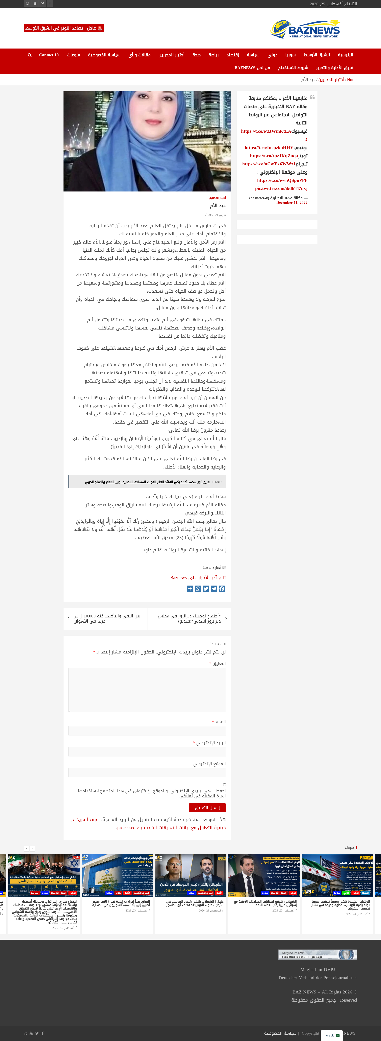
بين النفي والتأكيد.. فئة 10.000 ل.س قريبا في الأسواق (106, 618)
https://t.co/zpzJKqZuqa (274, 155)
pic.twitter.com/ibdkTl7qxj (281, 188)
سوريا (290, 55)
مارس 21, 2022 (217, 215)
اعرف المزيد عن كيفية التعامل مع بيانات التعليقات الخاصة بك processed (147, 823)
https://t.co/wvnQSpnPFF (282, 180)
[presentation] (26, 848)
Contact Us (49, 55)
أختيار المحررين (172, 55)
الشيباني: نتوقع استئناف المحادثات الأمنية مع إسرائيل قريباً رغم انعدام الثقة (265, 903)
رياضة (214, 55)
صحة (196, 55)
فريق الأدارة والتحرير (334, 68)
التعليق (217, 663)
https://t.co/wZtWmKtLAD (274, 135)
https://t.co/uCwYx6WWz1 (269, 164)
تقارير (118, 893)
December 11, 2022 (292, 202)
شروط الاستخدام (293, 68)
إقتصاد (233, 55)
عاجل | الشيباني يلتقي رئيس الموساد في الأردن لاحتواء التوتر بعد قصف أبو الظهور (194, 903)
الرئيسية (345, 55)
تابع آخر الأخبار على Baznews (198, 577)
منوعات (73, 55)
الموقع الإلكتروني (209, 763)
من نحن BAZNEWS (252, 68)
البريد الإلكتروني (209, 742)
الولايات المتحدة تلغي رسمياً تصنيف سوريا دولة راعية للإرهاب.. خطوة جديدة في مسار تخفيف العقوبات (340, 904)
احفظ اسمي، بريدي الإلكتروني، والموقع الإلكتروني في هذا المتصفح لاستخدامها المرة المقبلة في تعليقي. (152, 793)
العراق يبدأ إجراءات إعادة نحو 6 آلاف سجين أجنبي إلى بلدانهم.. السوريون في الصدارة (120, 903)
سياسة (253, 55)
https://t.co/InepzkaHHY (269, 147)
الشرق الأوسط (317, 55)
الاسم (219, 722)
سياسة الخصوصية (104, 55)
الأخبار (72, 893)
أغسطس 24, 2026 (356, 914)
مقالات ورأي (139, 55)
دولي (272, 55)
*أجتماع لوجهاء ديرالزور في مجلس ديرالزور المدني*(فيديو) (189, 618)
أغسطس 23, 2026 (63, 928)
